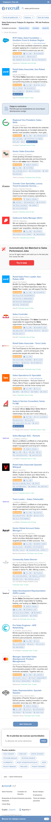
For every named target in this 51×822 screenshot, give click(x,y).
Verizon (15, 470)
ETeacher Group (18, 696)
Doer (36, 423)
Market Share (41, 544)
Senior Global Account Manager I (26, 529)
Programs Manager (10, 758)
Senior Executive (23, 151)
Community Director (25, 559)
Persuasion (39, 709)
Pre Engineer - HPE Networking (24, 626)
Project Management (38, 678)
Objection (39, 712)
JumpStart (44, 486)
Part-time (29, 417)
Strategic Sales (33, 579)
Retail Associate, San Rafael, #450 (29, 70)
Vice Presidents (40, 60)
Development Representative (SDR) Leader (29, 592)
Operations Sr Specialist (27, 375)
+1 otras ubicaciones (38, 43)
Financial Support (38, 576)
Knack (17, 363)
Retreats (42, 202)
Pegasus (39, 573)
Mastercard (16, 664)
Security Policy (21, 678)
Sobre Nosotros (7, 791)
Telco (38, 389)
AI (24, 142)
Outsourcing (35, 171)
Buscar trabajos (38, 791)
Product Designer (38, 766)
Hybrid (34, 616)
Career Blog (6, 804)
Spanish (38, 231)
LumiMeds (16, 439)
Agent (44, 762)
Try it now (21, 262)
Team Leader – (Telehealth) (28, 499)
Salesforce (16, 43)
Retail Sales (40, 85)
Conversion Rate (21, 455)
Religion (39, 360)
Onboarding (40, 234)
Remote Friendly (32, 165)
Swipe (17, 392)
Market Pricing (33, 91)
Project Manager (9, 766)
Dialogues (19, 547)
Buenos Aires (24, 28)
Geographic (30, 88)
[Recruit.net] (11, 8)
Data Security (20, 57)
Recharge (37, 613)
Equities (41, 644)
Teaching (28, 712)
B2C (39, 452)
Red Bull (15, 317)
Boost (31, 644)
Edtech (28, 709)
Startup (39, 512)
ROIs (46, 330)
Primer (35, 392)
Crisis (37, 483)
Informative (37, 363)
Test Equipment (41, 417)
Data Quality (19, 334)
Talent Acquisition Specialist (27, 762)
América (23, 125)
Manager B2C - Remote (26, 435)
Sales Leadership (21, 616)
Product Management (23, 681)
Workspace (30, 202)
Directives (19, 579)
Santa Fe (46, 28)
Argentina (23, 221)
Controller (20, 314)
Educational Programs (23, 360)
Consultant (22, 754)
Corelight (16, 125)
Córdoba (36, 28)
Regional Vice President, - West (27, 121)
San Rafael (22, 75)
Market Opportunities (35, 547)
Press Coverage (21, 205)
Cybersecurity (41, 136)
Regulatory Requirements (24, 295)
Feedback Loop (31, 609)
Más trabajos (26, 724)
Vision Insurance (21, 576)
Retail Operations (21, 305)
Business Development (23, 234)
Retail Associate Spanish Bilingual (27, 465)
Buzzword (39, 53)
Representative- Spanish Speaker (27, 691)
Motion (26, 363)
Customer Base (20, 486)
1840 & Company (18, 154)
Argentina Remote (25, 189)
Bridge (37, 681)
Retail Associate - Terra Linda (29, 343)
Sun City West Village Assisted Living (25, 562)
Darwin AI (16, 596)
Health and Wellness (22, 483)
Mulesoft (32, 57)
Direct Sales (19, 550)
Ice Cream (18, 88)
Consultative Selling (22, 423)
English (5, 809)
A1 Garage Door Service (21, 407)
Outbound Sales (21, 171)
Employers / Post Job (10, 2)
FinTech (26, 392)
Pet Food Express (19, 346)
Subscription (36, 455)
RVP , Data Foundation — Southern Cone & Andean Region (28, 39)
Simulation (19, 330)
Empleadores (37, 795)
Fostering (19, 139)
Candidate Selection (22, 60)
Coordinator (7, 762)
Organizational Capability (38, 550)
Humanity (34, 205)
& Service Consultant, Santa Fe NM (29, 402)
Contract (18, 202)
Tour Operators (21, 208)
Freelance (24, 766)
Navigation (19, 420)
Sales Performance (22, 519)
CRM (46, 171)
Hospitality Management (24, 298)
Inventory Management (23, 302)
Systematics (19, 91)
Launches (39, 675)
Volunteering (20, 644)
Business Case (41, 327)
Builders (30, 420)
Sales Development (22, 613)
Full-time (29, 53)
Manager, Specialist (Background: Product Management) (25, 659)
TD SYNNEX (17, 631)
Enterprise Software (34, 139)
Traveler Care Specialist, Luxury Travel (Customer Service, (27, 184)
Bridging (18, 174)
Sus (37, 641)
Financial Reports (33, 330)
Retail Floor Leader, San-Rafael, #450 (27, 277)
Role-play (39, 515)
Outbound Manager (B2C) (27, 217)
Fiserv (15, 378)
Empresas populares (24, 798)
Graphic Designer (37, 754)
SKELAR (16, 221)
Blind (17, 142)
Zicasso (15, 189)
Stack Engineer (8, 754)
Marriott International (19, 533)
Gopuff (15, 75)
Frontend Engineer (28, 758)
